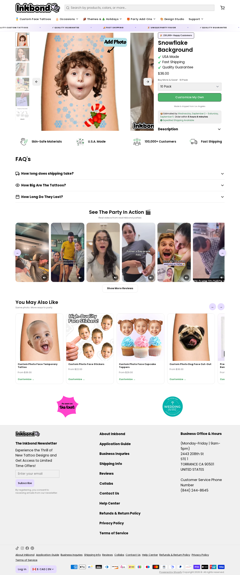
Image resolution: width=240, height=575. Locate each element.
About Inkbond (112, 434)
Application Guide (115, 444)
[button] (44, 278)
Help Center (109, 503)
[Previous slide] (36, 82)
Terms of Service (113, 533)
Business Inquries (114, 453)
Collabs (106, 483)
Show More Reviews (120, 288)
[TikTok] (17, 548)
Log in (22, 569)
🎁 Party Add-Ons (139, 19)
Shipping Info (110, 463)
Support (194, 19)
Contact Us (109, 493)
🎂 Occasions (65, 19)
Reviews (106, 473)
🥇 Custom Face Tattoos (33, 19)
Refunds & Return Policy (120, 513)
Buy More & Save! (172, 79)
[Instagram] (22, 548)
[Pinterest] (32, 548)
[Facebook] (27, 548)
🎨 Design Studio (172, 19)
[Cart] (221, 8)
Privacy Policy (111, 523)
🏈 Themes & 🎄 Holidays (101, 19)
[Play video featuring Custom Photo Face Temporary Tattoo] (32, 252)
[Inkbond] (37, 8)
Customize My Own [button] (189, 97)
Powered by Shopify (170, 572)
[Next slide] (148, 82)
